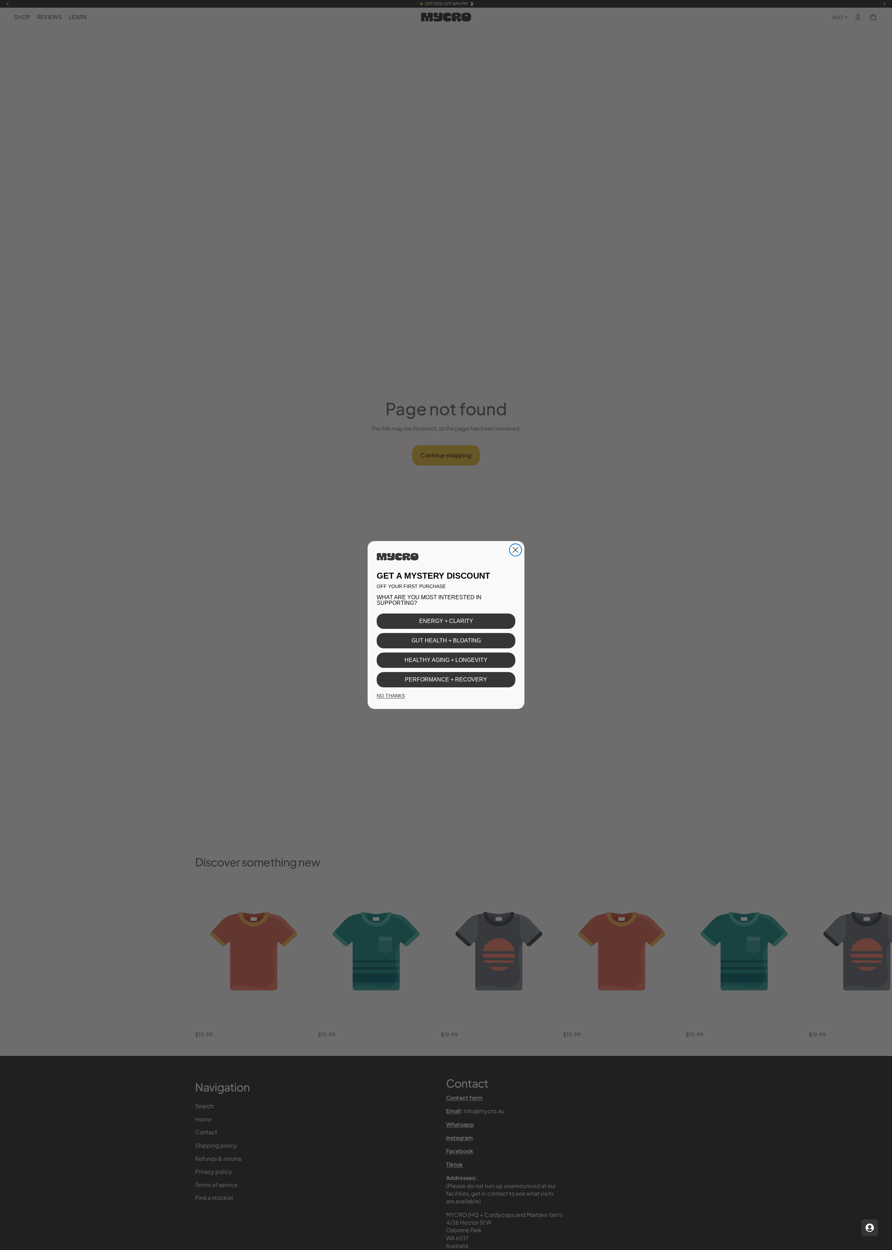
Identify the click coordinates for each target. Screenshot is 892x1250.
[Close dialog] (515, 550)
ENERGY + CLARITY (446, 621)
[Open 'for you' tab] (869, 1227)
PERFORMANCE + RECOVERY (446, 679)
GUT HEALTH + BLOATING (446, 640)
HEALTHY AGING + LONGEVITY (446, 660)
